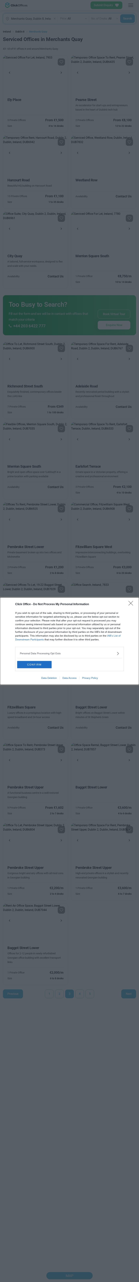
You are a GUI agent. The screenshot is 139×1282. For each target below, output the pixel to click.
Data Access (69, 677)
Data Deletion (49, 677)
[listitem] (69, 653)
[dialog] (69, 641)
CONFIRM (34, 664)
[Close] (132, 604)
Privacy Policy (90, 677)
